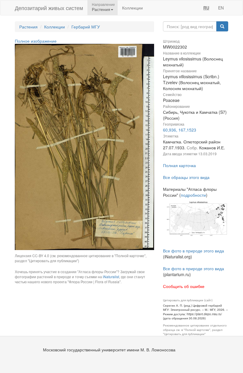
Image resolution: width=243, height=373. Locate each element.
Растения (28, 27)
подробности (193, 195)
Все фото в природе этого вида (193, 251)
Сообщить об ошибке (183, 286)
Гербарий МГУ (85, 27)
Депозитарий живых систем (49, 8)
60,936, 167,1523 (179, 130)
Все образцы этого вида (186, 177)
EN (221, 8)
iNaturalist (111, 276)
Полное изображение (36, 41)
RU (206, 8)
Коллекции (132, 8)
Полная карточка (179, 165)
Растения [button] (101, 9)
